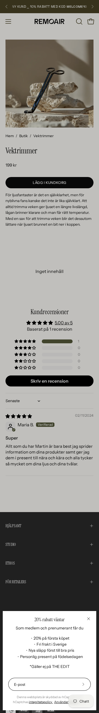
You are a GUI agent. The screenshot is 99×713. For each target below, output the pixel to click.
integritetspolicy (41, 702)
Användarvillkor (66, 702)
